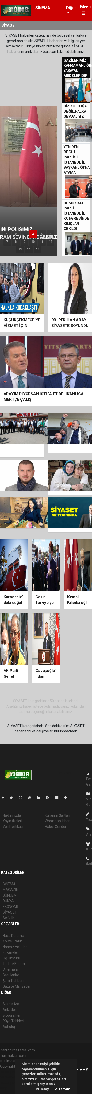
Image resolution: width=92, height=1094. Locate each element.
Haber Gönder (55, 827)
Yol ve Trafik (12, 941)
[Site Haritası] (59, 798)
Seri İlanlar (11, 975)
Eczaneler (10, 952)
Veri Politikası (13, 827)
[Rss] (49, 798)
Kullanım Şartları (57, 815)
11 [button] (42, 242)
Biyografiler (12, 1015)
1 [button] (7, 234)
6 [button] (50, 234)
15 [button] (37, 249)
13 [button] (20, 249)
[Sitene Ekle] (67, 798)
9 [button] (24, 242)
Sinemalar (11, 969)
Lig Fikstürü (11, 958)
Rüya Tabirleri (13, 1021)
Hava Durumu (13, 936)
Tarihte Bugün (14, 964)
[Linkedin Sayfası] (40, 798)
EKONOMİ (10, 907)
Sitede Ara (11, 1004)
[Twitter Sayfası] (13, 798)
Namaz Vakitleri (15, 947)
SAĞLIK (8, 918)
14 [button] (29, 249)
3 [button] (24, 234)
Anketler (9, 1010)
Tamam (64, 1089)
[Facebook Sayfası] (5, 798)
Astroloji (9, 1027)
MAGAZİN (10, 890)
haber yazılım (10, 1082)
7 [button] (7, 242)
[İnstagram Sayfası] (22, 798)
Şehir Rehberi (13, 981)
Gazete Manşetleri (17, 986)
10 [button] (33, 242)
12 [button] (50, 242)
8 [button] (16, 242)
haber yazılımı (11, 1072)
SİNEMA (42, 7)
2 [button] (16, 234)
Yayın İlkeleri (12, 821)
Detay (44, 1089)
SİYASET (10, 912)
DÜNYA (8, 901)
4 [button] (33, 234)
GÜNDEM (10, 895)
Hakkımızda (12, 815)
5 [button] (42, 234)
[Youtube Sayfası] (31, 798)
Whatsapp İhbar (57, 821)
